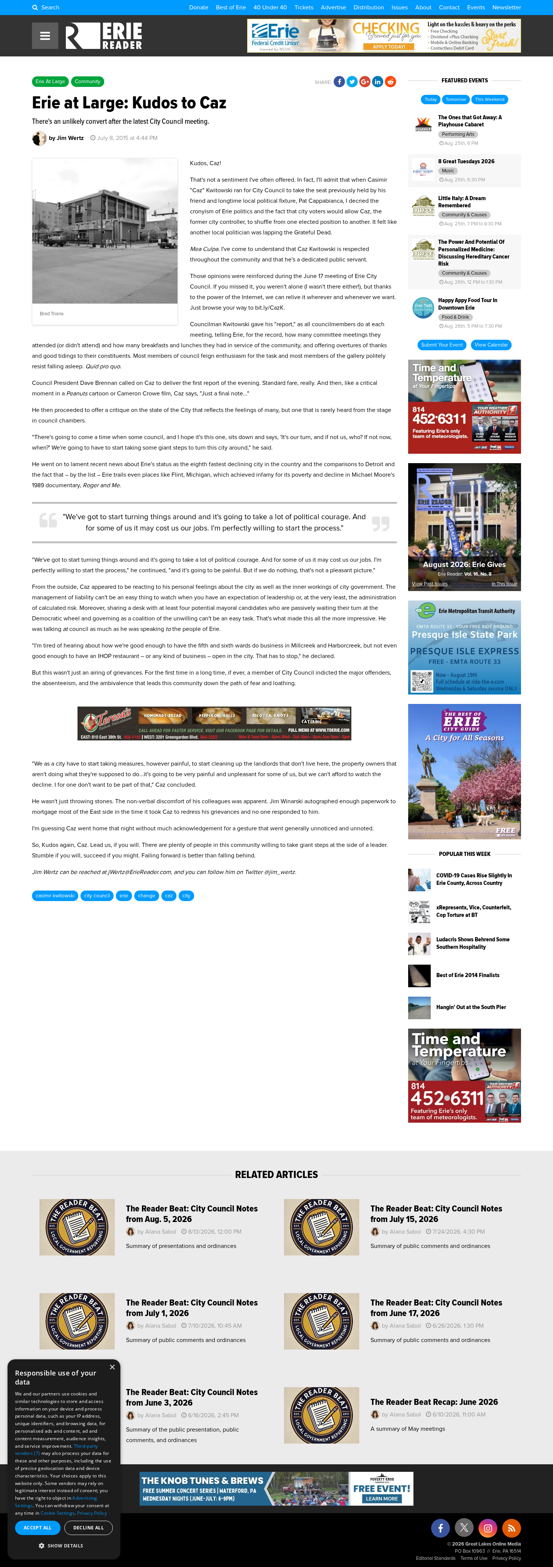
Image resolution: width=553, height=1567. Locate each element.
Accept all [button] (38, 1527)
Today (431, 99)
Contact (449, 8)
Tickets (304, 8)
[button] (64, 1546)
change (146, 895)
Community (87, 81)
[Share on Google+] (365, 82)
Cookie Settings (58, 1513)
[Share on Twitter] (352, 82)
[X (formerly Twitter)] (464, 1530)
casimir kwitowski (55, 895)
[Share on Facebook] (339, 82)
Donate (198, 8)
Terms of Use (474, 1558)
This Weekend (489, 99)
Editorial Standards (436, 1558)
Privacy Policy (506, 1558)
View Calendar (491, 345)
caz (169, 895)
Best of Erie (231, 8)
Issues (400, 8)
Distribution (369, 8)
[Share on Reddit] (390, 82)
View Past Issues (430, 584)
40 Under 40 (270, 8)
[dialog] (64, 1459)
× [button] (112, 1367)
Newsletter (506, 8)
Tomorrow (456, 99)
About (423, 8)
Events (476, 8)
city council (97, 895)
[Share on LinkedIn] (377, 82)
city (186, 895)
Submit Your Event (442, 345)
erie (124, 895)
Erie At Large (50, 81)
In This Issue (504, 584)
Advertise (333, 8)
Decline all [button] (88, 1527)
